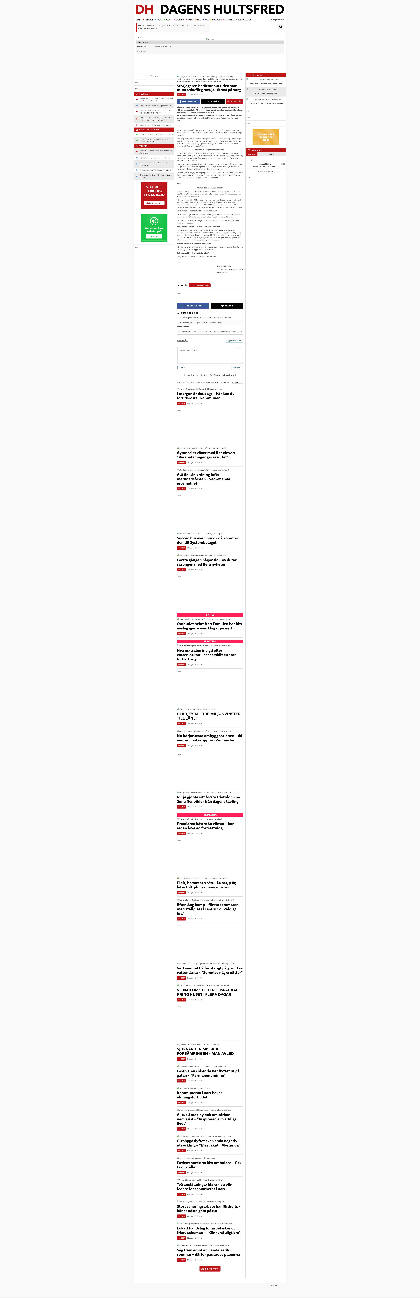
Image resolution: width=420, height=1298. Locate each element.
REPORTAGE (191, 25)
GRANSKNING (178, 25)
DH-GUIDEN (230, 20)
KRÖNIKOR (180, 20)
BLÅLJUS (162, 25)
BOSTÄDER (217, 20)
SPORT (159, 20)
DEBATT (168, 20)
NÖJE (140, 28)
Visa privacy (274, 1285)
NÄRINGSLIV (152, 25)
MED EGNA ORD (150, 28)
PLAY (199, 20)
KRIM (169, 25)
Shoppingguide (243, 20)
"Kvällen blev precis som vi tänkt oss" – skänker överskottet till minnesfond (205, 318)
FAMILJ (191, 20)
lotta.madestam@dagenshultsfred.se (230, 269)
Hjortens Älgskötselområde (199, 285)
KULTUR (201, 25)
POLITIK (141, 25)
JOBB (207, 20)
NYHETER (149, 20)
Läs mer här (141, 51)
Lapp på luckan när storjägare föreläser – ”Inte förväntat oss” (200, 323)
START (139, 20)
